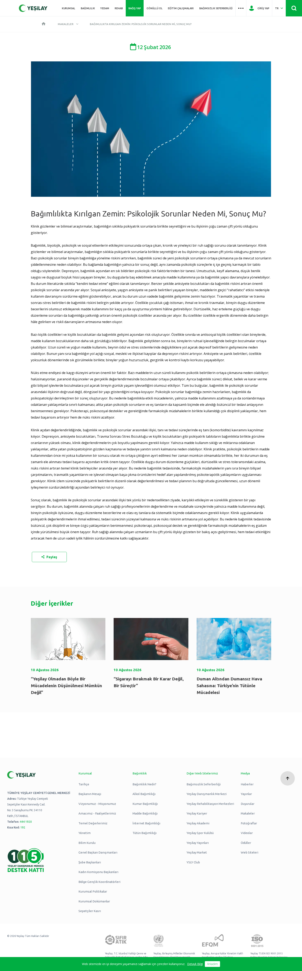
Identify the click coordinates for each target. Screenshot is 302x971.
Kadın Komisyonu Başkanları (98, 872)
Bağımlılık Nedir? (144, 784)
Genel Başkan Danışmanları (97, 852)
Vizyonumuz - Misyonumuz (97, 803)
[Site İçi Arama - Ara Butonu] (294, 8)
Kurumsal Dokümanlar (94, 901)
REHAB (119, 8)
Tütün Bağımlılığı (145, 833)
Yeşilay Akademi (198, 823)
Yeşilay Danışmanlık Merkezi (207, 794)
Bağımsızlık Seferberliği (216, 8)
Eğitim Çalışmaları (181, 8)
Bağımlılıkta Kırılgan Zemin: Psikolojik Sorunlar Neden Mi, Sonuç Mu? (141, 24)
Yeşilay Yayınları (198, 842)
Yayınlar (246, 794)
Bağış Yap (134, 8)
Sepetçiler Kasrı (89, 911)
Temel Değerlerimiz (92, 823)
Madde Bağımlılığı (145, 813)
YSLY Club (193, 862)
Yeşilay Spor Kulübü (200, 833)
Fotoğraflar (249, 823)
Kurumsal (68, 8)
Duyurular (247, 803)
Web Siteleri (249, 852)
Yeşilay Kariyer (197, 813)
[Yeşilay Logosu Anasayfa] (33, 8)
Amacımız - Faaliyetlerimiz (97, 813)
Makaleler (65, 24)
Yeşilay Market (197, 852)
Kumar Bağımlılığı (145, 803)
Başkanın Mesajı (89, 794)
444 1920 (26, 821)
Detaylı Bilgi (195, 964)
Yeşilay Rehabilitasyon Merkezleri (210, 803)
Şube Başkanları (89, 862)
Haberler (247, 784)
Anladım (212, 964)
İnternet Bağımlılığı (146, 823)
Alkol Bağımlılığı (144, 794)
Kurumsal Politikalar (92, 891)
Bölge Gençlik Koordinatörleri (99, 882)
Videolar (247, 833)
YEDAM (104, 8)
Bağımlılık (88, 8)
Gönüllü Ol (154, 8)
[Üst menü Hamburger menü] (241, 8)
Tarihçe (83, 784)
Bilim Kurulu (87, 842)
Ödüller (246, 842)
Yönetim (84, 833)
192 (22, 827)
